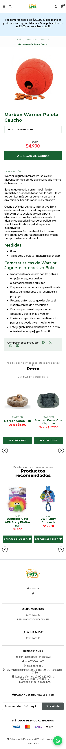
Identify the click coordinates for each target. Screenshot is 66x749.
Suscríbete (53, 706)
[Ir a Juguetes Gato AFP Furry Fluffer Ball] (18, 499)
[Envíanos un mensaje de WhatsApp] (57, 740)
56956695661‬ (35, 665)
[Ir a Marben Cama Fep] (18, 400)
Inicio (19, 39)
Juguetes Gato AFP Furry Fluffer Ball (17, 522)
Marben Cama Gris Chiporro (48, 421)
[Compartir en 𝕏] (50, 342)
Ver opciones (18, 440)
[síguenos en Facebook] (33, 593)
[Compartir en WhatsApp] (10, 345)
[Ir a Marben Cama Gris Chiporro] (48, 400)
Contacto (33, 615)
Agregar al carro (33, 155)
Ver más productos (32, 377)
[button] (5, 450)
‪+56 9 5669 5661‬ (35, 661)
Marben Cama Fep (17, 421)
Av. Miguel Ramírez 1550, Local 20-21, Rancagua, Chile (35, 671)
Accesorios (31, 39)
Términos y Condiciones (33, 619)
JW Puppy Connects (48, 520)
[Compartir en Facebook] (43, 342)
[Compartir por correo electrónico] (17, 345)
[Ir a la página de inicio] (33, 6)
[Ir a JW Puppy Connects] (48, 499)
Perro (43, 39)
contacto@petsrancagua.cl (35, 656)
